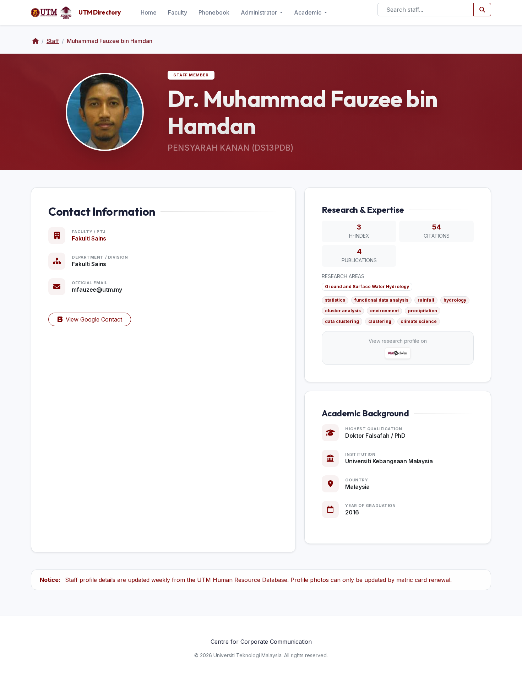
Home (149, 12)
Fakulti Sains (89, 238)
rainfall (426, 300)
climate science (419, 321)
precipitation (422, 310)
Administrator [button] (259, 12)
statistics (335, 300)
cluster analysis (343, 310)
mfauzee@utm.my (97, 289)
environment (384, 310)
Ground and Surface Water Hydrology (367, 286)
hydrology (455, 300)
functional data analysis (381, 300)
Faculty (177, 12)
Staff (53, 40)
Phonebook (214, 12)
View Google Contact (94, 319)
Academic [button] (308, 12)
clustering (379, 321)
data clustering (342, 321)
